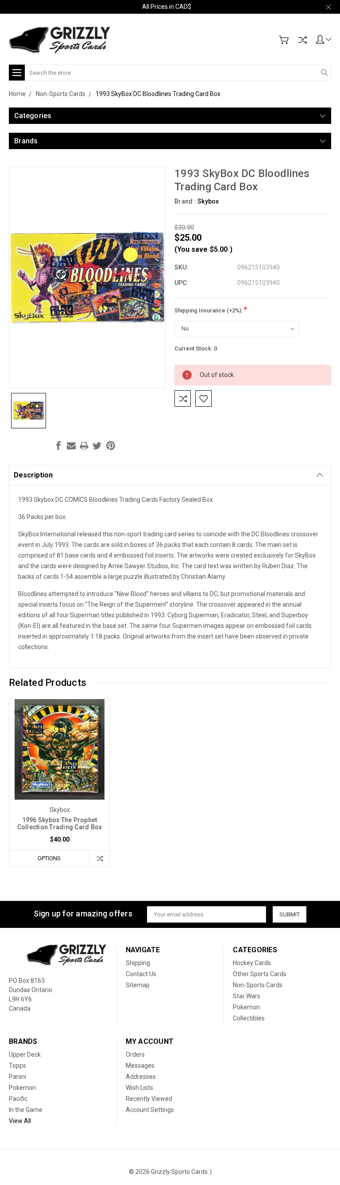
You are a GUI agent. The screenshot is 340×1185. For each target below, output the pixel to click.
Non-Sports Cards (257, 985)
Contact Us (141, 973)
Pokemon (246, 1007)
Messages (140, 1065)
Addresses (141, 1076)
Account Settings (150, 1109)
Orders (135, 1054)
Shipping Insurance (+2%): (210, 309)
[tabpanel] (59, 783)
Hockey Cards (252, 962)
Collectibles (249, 1018)
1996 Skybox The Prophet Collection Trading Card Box (59, 823)
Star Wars (246, 996)
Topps (17, 1065)
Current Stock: (195, 348)
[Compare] (302, 40)
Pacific (18, 1098)
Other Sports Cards (259, 973)
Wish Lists (139, 1087)
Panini (17, 1076)
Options (49, 858)
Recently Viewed (149, 1098)
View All (20, 1120)
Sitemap (138, 985)
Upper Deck (25, 1054)
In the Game (25, 1109)
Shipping (138, 962)
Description (33, 475)
